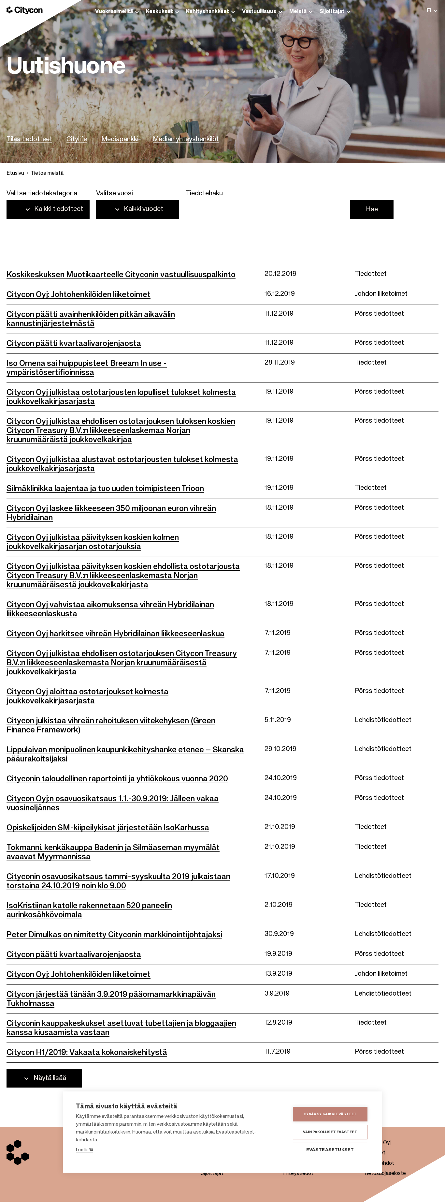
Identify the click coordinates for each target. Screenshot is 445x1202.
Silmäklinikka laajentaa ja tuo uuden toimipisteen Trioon (105, 489)
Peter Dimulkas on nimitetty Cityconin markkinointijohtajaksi (114, 935)
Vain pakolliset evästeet (330, 1132)
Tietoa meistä (47, 173)
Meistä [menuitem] (298, 11)
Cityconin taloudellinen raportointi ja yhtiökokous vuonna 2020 (117, 779)
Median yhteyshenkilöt (186, 139)
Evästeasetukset (330, 1150)
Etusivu (15, 173)
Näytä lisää (50, 1078)
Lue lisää (84, 1150)
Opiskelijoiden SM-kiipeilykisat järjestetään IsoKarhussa (108, 828)
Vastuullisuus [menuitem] (259, 11)
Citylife (76, 139)
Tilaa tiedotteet (29, 139)
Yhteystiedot (297, 1173)
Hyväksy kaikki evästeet (330, 1114)
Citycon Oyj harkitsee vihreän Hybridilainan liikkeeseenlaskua (115, 634)
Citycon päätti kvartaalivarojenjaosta (74, 344)
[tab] (431, 11)
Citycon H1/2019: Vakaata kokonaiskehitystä (87, 1053)
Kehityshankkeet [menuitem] (207, 11)
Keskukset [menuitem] (159, 11)
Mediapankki (119, 139)
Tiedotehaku (204, 193)
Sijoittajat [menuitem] (332, 11)
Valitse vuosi (114, 193)
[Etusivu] (25, 10)
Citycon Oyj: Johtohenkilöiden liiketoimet (79, 295)
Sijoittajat (212, 1173)
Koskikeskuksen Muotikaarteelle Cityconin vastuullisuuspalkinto (121, 275)
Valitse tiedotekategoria (42, 193)
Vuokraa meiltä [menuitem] (114, 11)
